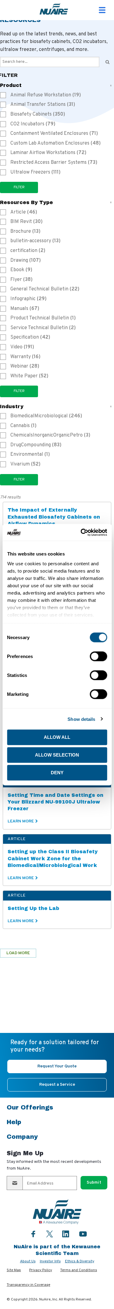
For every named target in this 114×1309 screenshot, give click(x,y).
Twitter (49, 1233)
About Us (28, 1261)
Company (22, 1136)
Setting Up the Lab (33, 908)
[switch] (98, 656)
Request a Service (57, 1084)
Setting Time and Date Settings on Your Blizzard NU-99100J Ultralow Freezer (55, 802)
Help (14, 1122)
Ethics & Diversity (79, 1261)
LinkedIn (65, 1234)
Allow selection (57, 754)
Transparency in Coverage (28, 1284)
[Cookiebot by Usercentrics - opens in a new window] (81, 532)
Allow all (57, 737)
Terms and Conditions (78, 1270)
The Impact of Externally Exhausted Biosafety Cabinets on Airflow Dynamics (54, 516)
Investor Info (50, 1261)
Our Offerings (30, 1107)
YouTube (83, 1234)
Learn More (21, 821)
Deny (57, 772)
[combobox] (49, 62)
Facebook (33, 1234)
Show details (81, 718)
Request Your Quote (57, 1066)
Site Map (14, 1270)
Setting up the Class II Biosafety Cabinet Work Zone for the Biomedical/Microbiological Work (53, 858)
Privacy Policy (40, 1270)
